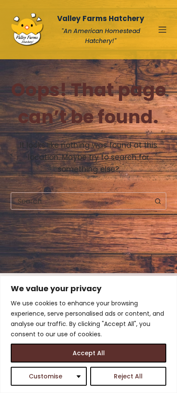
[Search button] (158, 201)
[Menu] (162, 30)
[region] (88, 334)
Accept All (89, 353)
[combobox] (80, 201)
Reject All (128, 376)
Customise (45, 376)
